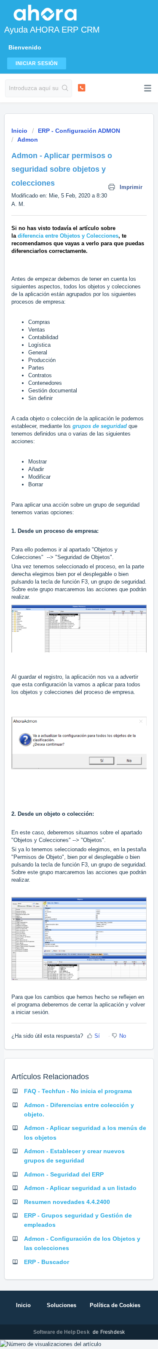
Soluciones (61, 1305)
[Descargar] (63, 687)
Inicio (20, 130)
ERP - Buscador (46, 1262)
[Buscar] (65, 88)
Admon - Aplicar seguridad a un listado (80, 1187)
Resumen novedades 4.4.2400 (67, 1201)
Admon (27, 139)
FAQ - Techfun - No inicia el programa (78, 1091)
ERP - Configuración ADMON (79, 130)
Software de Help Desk (62, 1332)
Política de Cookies (115, 1305)
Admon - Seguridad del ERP (64, 1174)
